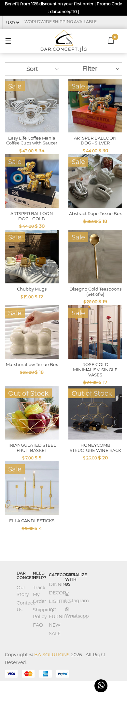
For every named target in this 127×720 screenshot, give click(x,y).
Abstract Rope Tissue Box (95, 213)
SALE (55, 633)
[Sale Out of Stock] (32, 412)
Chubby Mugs (32, 289)
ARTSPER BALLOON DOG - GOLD (31, 216)
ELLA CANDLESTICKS (31, 520)
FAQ (38, 625)
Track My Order (39, 594)
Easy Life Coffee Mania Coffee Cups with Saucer (31, 140)
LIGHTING (60, 601)
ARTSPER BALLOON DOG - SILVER (95, 140)
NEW (55, 625)
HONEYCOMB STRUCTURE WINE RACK (95, 447)
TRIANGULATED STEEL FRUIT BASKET (32, 447)
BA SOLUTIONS (52, 655)
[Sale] (32, 105)
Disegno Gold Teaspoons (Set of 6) (95, 291)
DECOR (57, 593)
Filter (89, 68)
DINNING (59, 584)
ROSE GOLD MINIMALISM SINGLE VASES (95, 369)
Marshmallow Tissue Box (32, 364)
